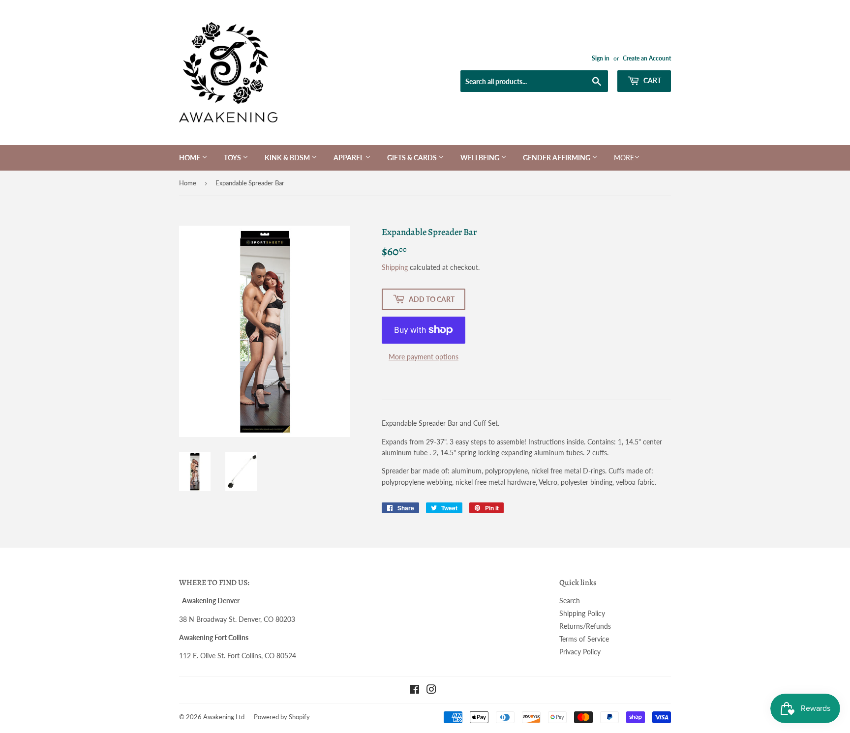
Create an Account (647, 58)
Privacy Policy (580, 651)
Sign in (600, 58)
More (624, 157)
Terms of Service (584, 639)
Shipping (395, 267)
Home (190, 157)
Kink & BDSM (288, 157)
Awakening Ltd (223, 717)
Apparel (349, 157)
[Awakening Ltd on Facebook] (414, 690)
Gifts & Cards (412, 157)
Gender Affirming (557, 157)
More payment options (423, 356)
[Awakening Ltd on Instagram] (431, 690)
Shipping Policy (582, 613)
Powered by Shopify (282, 717)
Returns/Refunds (585, 626)
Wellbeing (480, 157)
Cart (651, 80)
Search (569, 600)
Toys (233, 157)
